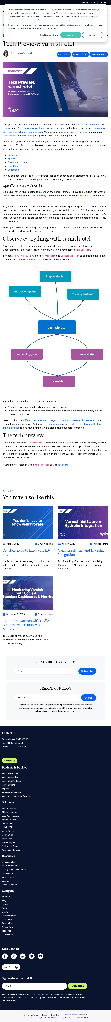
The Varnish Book (10, 866)
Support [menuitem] (84, 3)
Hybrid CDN (7, 827)
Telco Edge (7, 838)
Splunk (11, 158)
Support (5, 788)
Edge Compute (8, 842)
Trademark (7, 931)
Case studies (8, 873)
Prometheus (54, 424)
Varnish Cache (8, 785)
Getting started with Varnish (14, 869)
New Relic (13, 166)
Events (5, 912)
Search (89, 697)
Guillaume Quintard (21, 53)
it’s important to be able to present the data (40, 128)
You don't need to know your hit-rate (26, 552)
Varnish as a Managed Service (16, 796)
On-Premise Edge (10, 846)
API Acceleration (9, 812)
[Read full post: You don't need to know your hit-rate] (28, 522)
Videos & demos (9, 885)
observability (80, 54)
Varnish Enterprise (10, 773)
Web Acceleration (10, 808)
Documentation (9, 862)
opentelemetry (99, 54)
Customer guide (9, 915)
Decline (92, 35)
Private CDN (7, 823)
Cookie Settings (31, 1015)
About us (6, 897)
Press (44, 1015)
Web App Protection (11, 816)
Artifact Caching (9, 819)
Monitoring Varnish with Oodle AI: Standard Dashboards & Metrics (26, 625)
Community (7, 919)
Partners (6, 908)
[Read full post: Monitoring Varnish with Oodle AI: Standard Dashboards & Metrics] (28, 592)
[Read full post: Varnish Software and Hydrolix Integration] (83, 522)
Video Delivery (8, 831)
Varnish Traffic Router (12, 781)
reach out (63, 464)
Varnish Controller (10, 777)
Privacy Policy (8, 923)
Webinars (6, 881)
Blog (4, 900)
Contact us (9, 761)
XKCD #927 (84, 195)
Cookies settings (49, 35)
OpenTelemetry (38, 195)
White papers (8, 877)
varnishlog (64, 54)
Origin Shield (7, 835)
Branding (55, 1015)
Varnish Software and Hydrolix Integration (81, 552)
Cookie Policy (8, 927)
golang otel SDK (31, 259)
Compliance (7, 934)
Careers (5, 904)
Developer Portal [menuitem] (99, 3)
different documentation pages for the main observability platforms (59, 420)
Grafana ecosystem (18, 162)
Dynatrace (13, 169)
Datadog (12, 155)
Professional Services (12, 792)
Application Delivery (11, 850)
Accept (70, 35)
